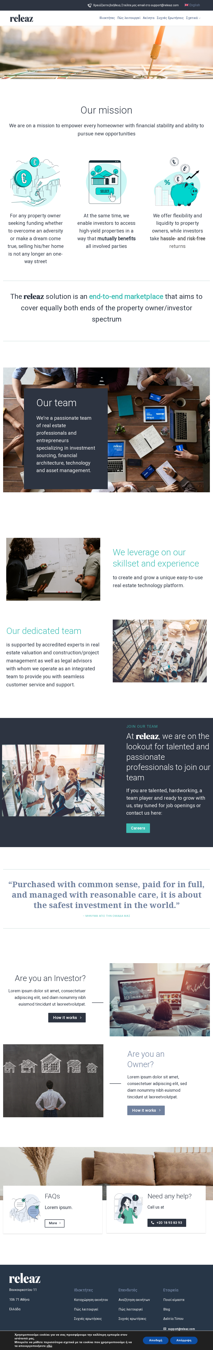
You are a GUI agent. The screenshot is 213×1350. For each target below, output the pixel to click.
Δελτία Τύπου (173, 1319)
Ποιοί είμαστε (174, 1300)
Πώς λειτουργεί (129, 18)
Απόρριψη (183, 1340)
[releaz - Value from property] (21, 18)
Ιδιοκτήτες (107, 18)
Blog (166, 1309)
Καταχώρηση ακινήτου (91, 1300)
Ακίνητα (148, 18)
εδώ (49, 1346)
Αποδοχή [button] (155, 1340)
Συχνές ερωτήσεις (88, 1319)
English (194, 5)
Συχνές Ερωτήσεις (170, 18)
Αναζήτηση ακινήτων (134, 1300)
